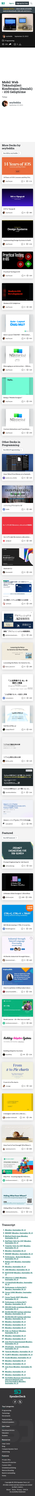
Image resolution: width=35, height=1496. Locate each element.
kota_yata (9, 761)
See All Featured (9, 838)
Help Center (6, 1444)
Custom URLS (6, 1465)
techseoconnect (11, 1023)
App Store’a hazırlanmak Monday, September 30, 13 (19, 1343)
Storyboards (6, 1416)
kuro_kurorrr (10, 666)
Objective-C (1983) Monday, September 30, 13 (16, 1278)
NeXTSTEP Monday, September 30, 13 (19, 1274)
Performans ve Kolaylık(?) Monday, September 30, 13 (15, 1288)
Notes (4, 1475)
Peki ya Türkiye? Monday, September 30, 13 (15, 1332)
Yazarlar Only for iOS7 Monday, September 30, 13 (18, 1247)
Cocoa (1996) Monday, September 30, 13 (18, 1293)
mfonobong (9, 866)
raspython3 (9, 729)
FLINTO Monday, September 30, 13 (18, 1355)
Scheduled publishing (9, 1468)
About (8, 1489)
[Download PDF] (20, 44)
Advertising (6, 1452)
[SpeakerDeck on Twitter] (20, 1402)
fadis (7, 509)
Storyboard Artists (8, 1430)
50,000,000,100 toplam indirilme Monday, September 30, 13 (18, 1318)
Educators (5, 1433)
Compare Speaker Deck (10, 1449)
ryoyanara (9, 698)
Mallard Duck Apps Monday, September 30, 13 (16, 1237)
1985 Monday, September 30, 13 (17, 1270)
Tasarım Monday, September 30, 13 (19, 1352)
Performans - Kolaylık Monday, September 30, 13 (18, 1258)
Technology (6, 1413)
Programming (9, 40)
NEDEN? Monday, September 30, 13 (19, 1233)
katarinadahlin (10, 992)
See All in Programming (11, 450)
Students (5, 1435)
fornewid (8, 572)
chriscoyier (9, 897)
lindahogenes (10, 929)
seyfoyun (8, 181)
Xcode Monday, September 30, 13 (18, 1358)
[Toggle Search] (31, 3)
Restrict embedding (8, 1473)
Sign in (11, 3)
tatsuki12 (9, 824)
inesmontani (10, 960)
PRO (17, 960)
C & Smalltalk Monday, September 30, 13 (18, 1283)
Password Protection (9, 1462)
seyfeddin (15, 102)
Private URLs (6, 1460)
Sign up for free (22, 3)
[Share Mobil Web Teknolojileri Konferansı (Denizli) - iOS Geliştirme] (10, 44)
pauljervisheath (11, 1117)
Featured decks (7, 1419)
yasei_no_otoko (11, 478)
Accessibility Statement (17, 1492)
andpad (8, 541)
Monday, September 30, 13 (15, 1230)
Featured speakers (8, 1422)
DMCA (25, 1489)
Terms (14, 1489)
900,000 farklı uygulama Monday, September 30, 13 (18, 1308)
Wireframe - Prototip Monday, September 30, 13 (17, 1348)
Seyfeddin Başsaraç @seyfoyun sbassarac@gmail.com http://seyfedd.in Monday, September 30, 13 (17, 1380)
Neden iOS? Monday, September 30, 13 (18, 1263)
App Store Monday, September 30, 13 (18, 1368)
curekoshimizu (10, 792)
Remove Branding (8, 1470)
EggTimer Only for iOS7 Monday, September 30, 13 (18, 1242)
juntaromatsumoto (12, 635)
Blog (3, 1446)
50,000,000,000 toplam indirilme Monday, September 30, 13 (18, 1313)
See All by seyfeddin (10, 153)
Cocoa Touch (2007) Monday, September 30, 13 (16, 1298)
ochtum (8, 603)
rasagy (8, 1086)
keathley (8, 1054)
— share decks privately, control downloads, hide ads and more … (17, 10)
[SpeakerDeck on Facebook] (15, 1402)
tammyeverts (10, 1149)
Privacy (19, 1489)
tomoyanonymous (12, 1212)
